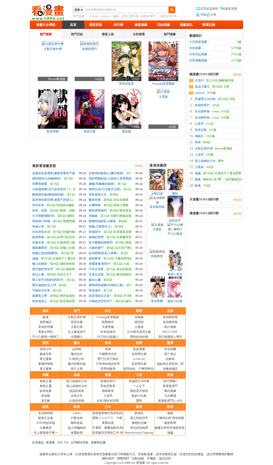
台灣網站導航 (80, 442)
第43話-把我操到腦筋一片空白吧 (67, 205)
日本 (108, 407)
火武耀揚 (170, 395)
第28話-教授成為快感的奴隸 (127, 210)
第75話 (122, 183)
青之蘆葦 (46, 359)
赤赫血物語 (170, 368)
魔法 (77, 343)
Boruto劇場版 (223, 148)
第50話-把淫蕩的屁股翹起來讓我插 (73, 301)
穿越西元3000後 (139, 381)
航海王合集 (45, 418)
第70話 (130, 285)
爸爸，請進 (39, 210)
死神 (108, 349)
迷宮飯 (45, 395)
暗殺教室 (157, 256)
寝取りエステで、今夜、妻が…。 (114, 418)
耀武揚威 (170, 391)
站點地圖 (138, 458)
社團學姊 (95, 205)
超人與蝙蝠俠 (77, 427)
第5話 (62, 285)
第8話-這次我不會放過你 (122, 247)
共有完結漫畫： (199, 54)
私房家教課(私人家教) (103, 253)
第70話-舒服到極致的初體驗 (71, 231)
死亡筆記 (170, 354)
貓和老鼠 (77, 422)
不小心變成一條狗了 (174, 234)
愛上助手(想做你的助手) (48, 279)
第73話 (54, 183)
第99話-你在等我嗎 (115, 199)
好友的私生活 (41, 231)
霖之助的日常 (139, 418)
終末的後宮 (107, 331)
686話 (207, 142)
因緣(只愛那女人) (100, 226)
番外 (221, 160)
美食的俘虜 (45, 327)
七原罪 (107, 395)
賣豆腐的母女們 (42, 269)
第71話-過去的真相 (118, 269)
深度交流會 (96, 274)
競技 (45, 343)
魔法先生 (77, 354)
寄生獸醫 (157, 301)
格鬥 (77, 311)
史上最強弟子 (77, 331)
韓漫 (170, 407)
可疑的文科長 (41, 290)
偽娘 (77, 375)
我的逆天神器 (139, 391)
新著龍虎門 (170, 386)
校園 (139, 343)
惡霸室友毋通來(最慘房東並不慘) (54, 173)
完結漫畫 (163, 24)
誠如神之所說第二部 (170, 363)
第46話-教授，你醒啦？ (65, 210)
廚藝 (45, 375)
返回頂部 (165, 458)
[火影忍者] (157, 189)
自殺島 (170, 359)
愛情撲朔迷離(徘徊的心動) (106, 285)
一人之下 (139, 386)
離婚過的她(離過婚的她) (48, 194)
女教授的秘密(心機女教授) (106, 173)
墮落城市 (95, 290)
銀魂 (46, 317)
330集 (209, 154)
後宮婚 (139, 322)
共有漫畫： (196, 48)
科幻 (108, 311)
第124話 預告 (226, 99)
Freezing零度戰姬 (108, 317)
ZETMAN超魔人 (108, 336)
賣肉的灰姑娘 (139, 336)
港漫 (170, 375)
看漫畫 (50, 442)
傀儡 (35, 258)
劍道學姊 (38, 237)
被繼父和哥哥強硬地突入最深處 (175, 427)
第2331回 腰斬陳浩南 (220, 80)
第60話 (122, 221)
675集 (212, 130)
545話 (215, 105)
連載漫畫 (141, 24)
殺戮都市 (108, 322)
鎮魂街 (139, 413)
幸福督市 (95, 231)
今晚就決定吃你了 (101, 301)
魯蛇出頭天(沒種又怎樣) (105, 189)
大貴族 (156, 229)
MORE (139, 165)
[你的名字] (175, 216)
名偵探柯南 (157, 207)
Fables (77, 413)
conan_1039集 (220, 117)
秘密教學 (95, 258)
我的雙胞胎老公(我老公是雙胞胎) (111, 178)
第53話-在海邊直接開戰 (118, 231)
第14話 (71, 194)
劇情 (139, 311)
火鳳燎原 (46, 427)
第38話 (119, 226)
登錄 (203, 14)
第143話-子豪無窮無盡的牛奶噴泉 (125, 258)
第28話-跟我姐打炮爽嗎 (130, 242)
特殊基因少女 (98, 194)
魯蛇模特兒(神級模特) (46, 178)
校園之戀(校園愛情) (45, 253)
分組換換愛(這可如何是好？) (51, 189)
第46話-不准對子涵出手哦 (131, 295)
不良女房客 (96, 269)
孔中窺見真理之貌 (139, 331)
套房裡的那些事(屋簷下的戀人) (52, 199)
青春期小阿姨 (41, 221)
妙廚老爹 (46, 391)
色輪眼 (93, 215)
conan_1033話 (220, 111)
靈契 (175, 193)
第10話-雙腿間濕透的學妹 (70, 221)
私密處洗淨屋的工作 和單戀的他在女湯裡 (119, 432)
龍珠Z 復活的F (175, 274)
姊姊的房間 (96, 237)
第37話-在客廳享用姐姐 (121, 237)
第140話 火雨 (220, 86)
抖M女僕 (38, 205)
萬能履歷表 (39, 247)
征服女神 (38, 242)
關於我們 (108, 458)
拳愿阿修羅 (45, 363)
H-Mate (94, 16)
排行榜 (118, 24)
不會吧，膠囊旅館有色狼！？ (111, 427)
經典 (45, 407)
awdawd (105, 16)
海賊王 (199, 136)
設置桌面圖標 (209, 8)
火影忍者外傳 (130, 16)
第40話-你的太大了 (59, 274)
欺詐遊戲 (170, 327)
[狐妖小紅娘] (175, 296)
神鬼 (108, 343)
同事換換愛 (39, 183)
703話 (207, 185)
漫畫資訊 (186, 24)
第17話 (51, 226)
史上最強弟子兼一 (46, 432)
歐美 (77, 407)
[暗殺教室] (157, 251)
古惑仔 (199, 80)
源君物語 (46, 322)
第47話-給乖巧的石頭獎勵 (64, 237)
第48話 (113, 194)
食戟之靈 (46, 381)
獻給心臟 (95, 279)
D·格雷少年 (76, 359)
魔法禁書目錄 (77, 363)
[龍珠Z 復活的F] (175, 269)
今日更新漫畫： (199, 41)
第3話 (124, 253)
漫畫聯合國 (98, 442)
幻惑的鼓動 (76, 400)
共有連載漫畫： (199, 60)
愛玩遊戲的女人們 (44, 285)
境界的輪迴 (107, 368)
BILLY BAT (170, 331)
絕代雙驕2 (170, 381)
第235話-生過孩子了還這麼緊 (60, 258)
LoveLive (139, 359)
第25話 (57, 290)
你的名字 (175, 220)
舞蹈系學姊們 (98, 210)
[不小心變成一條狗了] (175, 229)
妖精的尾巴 (148, 16)
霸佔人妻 (38, 274)
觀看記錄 (208, 24)
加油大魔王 (202, 86)
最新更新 (95, 24)
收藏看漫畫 (229, 8)
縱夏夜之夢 (39, 295)
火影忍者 (157, 193)
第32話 (127, 189)
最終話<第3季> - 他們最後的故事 (225, 179)
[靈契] (175, 189)
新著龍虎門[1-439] (170, 400)
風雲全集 (77, 322)
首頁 (73, 24)
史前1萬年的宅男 (108, 400)
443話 (209, 167)
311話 (209, 123)
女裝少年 (77, 395)
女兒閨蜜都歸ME (43, 215)
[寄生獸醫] (157, 296)
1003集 (210, 136)
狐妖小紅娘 (174, 301)
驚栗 (170, 343)
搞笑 (45, 311)
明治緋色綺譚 (139, 427)
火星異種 (108, 327)
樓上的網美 (39, 263)
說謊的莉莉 (76, 391)
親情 (139, 407)
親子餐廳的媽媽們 (101, 242)
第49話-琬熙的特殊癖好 (65, 263)
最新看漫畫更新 (44, 166)
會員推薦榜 (158, 165)
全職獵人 (77, 336)
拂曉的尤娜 (139, 422)
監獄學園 (139, 349)
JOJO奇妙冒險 (45, 422)
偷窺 (116, 16)
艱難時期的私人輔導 (102, 221)
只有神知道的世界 (108, 363)
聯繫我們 (123, 458)
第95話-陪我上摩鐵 (115, 205)
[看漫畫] (51, 11)
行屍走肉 (77, 418)
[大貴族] (157, 224)
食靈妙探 (77, 432)
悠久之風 (77, 368)
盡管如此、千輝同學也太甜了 (142, 368)
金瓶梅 (139, 317)
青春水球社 (45, 331)
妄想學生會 (139, 354)
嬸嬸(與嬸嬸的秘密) (102, 183)
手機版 (151, 458)
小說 (139, 375)
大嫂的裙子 (96, 247)
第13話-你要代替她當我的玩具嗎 (121, 215)
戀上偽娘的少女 (76, 381)
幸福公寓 (38, 226)
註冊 (213, 14)
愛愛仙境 (108, 422)
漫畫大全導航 (45, 24)
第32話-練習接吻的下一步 (123, 274)
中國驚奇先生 (108, 354)
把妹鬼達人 (39, 301)
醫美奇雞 (95, 199)
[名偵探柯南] (157, 202)
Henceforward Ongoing (139, 432)
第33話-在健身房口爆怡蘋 (64, 242)
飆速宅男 (46, 354)
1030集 (211, 92)
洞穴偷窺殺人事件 (170, 336)
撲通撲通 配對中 (99, 263)
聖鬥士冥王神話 (107, 359)
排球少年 (46, 349)
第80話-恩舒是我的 (62, 295)
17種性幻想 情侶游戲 (170, 418)
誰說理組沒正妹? (100, 295)
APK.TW (62, 442)
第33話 (68, 178)
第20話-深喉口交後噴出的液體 (70, 247)
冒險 (108, 375)
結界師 (76, 349)
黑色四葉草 (107, 386)
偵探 (170, 311)
